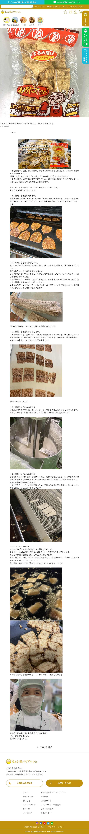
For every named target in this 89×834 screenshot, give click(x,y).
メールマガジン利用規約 (51, 805)
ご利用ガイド (46, 801)
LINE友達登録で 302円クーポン (85, 39)
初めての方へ (28, 797)
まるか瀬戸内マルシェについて (53, 792)
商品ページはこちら (18, 401)
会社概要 (44, 797)
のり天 (75, 7)
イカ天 (70, 7)
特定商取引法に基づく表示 (34, 827)
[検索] (32, 7)
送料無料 (49, 7)
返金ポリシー (46, 813)
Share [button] (14, 132)
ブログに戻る (46, 747)
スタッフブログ (29, 805)
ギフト (65, 7)
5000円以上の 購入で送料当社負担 (85, 57)
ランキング (27, 813)
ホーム (25, 792)
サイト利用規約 (47, 809)
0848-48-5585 (24, 783)
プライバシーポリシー (56, 827)
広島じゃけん (57, 7)
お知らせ (26, 801)
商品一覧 (26, 809)
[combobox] (17, 6)
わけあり (81, 7)
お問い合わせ (64, 783)
